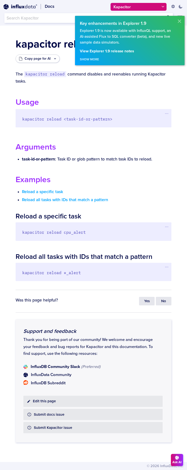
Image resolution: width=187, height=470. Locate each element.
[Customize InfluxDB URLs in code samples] (173, 6)
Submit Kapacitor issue (53, 427)
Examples (33, 180)
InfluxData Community (51, 374)
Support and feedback (49, 331)
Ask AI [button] (177, 462)
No (163, 301)
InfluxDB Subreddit (48, 383)
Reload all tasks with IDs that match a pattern (65, 199)
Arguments (36, 147)
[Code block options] (166, 113)
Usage (27, 102)
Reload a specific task (42, 191)
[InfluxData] (20, 6)
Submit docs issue (49, 414)
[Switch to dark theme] (180, 6)
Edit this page (44, 401)
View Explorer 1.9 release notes (107, 51)
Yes (147, 301)
